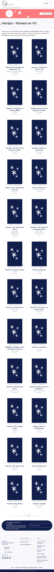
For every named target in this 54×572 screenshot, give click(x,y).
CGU (12, 567)
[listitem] (3, 558)
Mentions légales (33, 567)
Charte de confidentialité (21, 567)
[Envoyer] (48, 525)
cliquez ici (17, 528)
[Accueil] (8, 3)
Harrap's (8, 7)
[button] (45, 13)
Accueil (4, 7)
